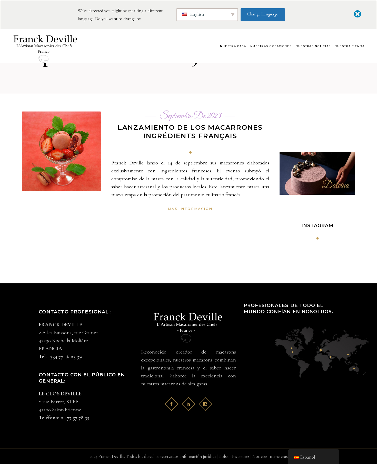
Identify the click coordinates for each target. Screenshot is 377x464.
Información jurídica (198, 456)
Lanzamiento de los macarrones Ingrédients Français (190, 131)
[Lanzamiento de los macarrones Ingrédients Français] (61, 151)
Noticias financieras (270, 456)
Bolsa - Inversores (234, 456)
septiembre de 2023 (190, 116)
